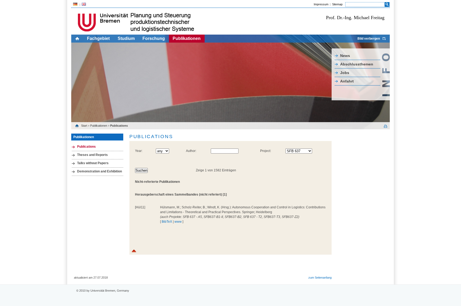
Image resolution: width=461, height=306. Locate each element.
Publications (86, 146)
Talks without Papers (93, 163)
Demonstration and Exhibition (99, 171)
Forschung (153, 38)
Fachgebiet (98, 38)
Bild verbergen (368, 38)
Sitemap (337, 4)
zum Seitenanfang (320, 277)
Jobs (344, 73)
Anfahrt (347, 81)
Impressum (321, 4)
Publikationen (187, 38)
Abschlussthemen (356, 64)
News (345, 55)
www (178, 222)
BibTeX (167, 222)
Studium (126, 38)
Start (84, 125)
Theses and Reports (92, 154)
